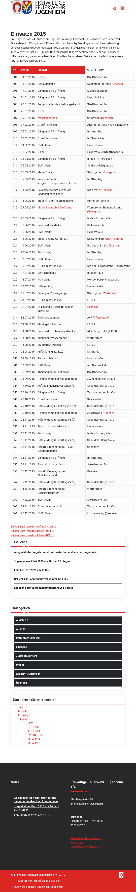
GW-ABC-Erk (35, 735)
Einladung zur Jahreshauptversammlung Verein (43, 587)
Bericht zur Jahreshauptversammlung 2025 (41, 579)
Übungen (21, 682)
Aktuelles (23, 711)
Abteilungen (24, 715)
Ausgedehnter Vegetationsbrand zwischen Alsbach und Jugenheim (55, 552)
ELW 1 (31, 723)
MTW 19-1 (34, 739)
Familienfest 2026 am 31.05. (31, 570)
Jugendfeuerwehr (26, 655)
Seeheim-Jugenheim (28, 673)
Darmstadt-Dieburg (28, 638)
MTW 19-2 (34, 743)
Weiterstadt (111, 293)
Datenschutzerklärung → (85, 847)
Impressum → (78, 842)
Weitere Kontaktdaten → (85, 838)
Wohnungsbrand (47, 118)
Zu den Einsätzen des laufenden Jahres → (35, 526)
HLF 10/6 (33, 727)
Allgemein (22, 620)
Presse (20, 664)
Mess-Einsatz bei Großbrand (54, 207)
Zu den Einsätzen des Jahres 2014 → (32, 530)
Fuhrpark (22, 719)
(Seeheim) (118, 83)
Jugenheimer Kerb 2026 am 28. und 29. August (42, 561)
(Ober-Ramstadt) (115, 238)
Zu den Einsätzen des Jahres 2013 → (32, 535)
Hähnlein (92, 306)
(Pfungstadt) (95, 211)
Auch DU (21, 629)
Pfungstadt (110, 172)
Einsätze (21, 647)
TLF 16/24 (34, 731)
